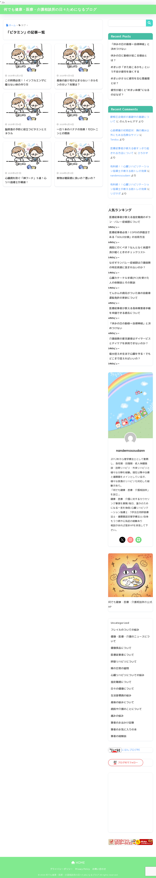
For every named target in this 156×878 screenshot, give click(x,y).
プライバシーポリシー (61, 869)
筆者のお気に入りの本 (124, 729)
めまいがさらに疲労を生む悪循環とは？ (130, 81)
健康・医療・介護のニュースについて (130, 639)
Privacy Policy (82, 869)
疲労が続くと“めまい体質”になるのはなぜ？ (130, 92)
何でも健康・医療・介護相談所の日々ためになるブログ (50, 9)
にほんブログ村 (131, 750)
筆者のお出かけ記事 (122, 722)
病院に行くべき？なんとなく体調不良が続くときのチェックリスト (130, 250)
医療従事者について (122, 654)
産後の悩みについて (122, 702)
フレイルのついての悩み (125, 629)
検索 (149, 23)
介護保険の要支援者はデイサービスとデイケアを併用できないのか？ (130, 341)
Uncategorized (120, 623)
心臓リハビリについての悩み (127, 675)
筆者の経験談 (118, 736)
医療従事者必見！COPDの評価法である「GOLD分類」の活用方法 (129, 235)
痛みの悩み (117, 715)
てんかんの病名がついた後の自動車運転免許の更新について (130, 295)
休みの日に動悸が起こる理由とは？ (129, 58)
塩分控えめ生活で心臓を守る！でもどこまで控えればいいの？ (130, 356)
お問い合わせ (99, 869)
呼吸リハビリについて (124, 661)
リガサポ (115, 193)
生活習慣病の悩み (121, 695)
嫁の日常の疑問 (120, 668)
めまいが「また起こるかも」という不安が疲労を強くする (130, 69)
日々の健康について (122, 688)
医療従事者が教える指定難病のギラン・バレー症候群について (130, 219)
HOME (80, 862)
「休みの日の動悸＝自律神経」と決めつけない (130, 46)
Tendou (114, 139)
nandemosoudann (120, 175)
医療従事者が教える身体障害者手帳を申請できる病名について (130, 310)
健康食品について (121, 648)
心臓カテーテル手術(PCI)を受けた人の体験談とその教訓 (129, 280)
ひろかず (143, 153)
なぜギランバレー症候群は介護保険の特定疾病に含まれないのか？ (130, 265)
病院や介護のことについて (126, 709)
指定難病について (121, 682)
